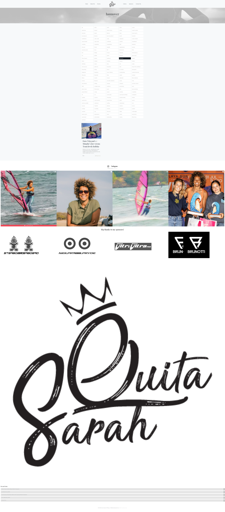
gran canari (134, 55)
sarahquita (134, 94)
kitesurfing (84, 69)
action (133, 27)
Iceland (121, 61)
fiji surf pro (122, 49)
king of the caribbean (136, 66)
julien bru (96, 66)
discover (83, 47)
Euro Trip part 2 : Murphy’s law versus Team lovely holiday (91, 144)
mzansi (108, 77)
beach (95, 33)
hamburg (108, 58)
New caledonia (135, 77)
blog (120, 33)
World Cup (134, 117)
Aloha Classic (109, 30)
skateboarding (122, 97)
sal (95, 94)
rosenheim (134, 91)
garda (108, 55)
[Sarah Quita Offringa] (112, 4)
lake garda (134, 69)
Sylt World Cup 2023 (6, 491)
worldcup (84, 119)
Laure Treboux (110, 72)
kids (120, 66)
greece (95, 58)
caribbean (109, 41)
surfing (108, 103)
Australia (83, 33)
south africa (84, 100)
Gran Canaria (84, 58)
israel (95, 63)
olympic (108, 83)
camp (108, 38)
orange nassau (97, 86)
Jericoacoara (84, 66)
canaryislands (84, 41)
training (83, 108)
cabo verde (96, 38)
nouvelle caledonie (110, 80)
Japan (133, 63)
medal (121, 75)
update (133, 108)
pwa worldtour (135, 89)
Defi (120, 44)
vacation (83, 111)
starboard (96, 103)
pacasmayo (122, 86)
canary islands (135, 38)
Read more (98, 155)
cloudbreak (134, 41)
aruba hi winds (135, 30)
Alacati (95, 30)
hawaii (133, 58)
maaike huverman (135, 72)
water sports (84, 114)
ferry (95, 49)
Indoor (133, 61)
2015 (121, 27)
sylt (133, 103)
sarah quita (109, 94)
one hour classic (135, 83)
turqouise (121, 108)
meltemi (133, 75)
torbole (121, 105)
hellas (83, 61)
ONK (83, 86)
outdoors (109, 86)
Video (121, 111)
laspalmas (96, 72)
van (95, 111)
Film (133, 49)
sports (133, 100)
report (108, 91)
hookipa (108, 61)
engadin (108, 47)
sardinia (83, 97)
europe (133, 47)
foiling (95, 52)
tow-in (133, 105)
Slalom (133, 97)
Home (109, 16)
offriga (95, 83)
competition (109, 44)
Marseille (96, 75)
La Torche (121, 69)
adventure (84, 30)
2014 (108, 27)
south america (97, 100)
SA (82, 94)
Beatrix (108, 33)
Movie (83, 77)
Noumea (96, 80)
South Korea (109, 100)
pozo (108, 89)
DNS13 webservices (123, 507)
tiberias (108, 105)
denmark (134, 44)
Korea (108, 69)
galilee (95, 55)
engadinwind (122, 47)
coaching (83, 44)
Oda (133, 80)
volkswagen (134, 111)
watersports (96, 114)
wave (108, 114)
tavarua (83, 105)
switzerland (122, 103)
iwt (120, 63)
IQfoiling (83, 63)
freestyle (121, 52)
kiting (95, 69)
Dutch (95, 47)
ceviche (121, 41)
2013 (95, 27)
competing (96, 44)
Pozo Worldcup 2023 (6, 497)
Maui (108, 75)
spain (121, 100)
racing (95, 91)
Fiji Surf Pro (4, 500)
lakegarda (84, 72)
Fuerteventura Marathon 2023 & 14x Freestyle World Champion (14, 494)
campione (121, 38)
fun (82, 55)
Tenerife (96, 105)
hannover (121, 58)
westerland (84, 117)
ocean (121, 80)
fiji (107, 49)
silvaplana (109, 97)
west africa (134, 114)
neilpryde (121, 77)
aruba (121, 30)
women (121, 117)
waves (121, 114)
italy (108, 63)
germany (121, 55)
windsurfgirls (97, 117)
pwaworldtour (84, 91)
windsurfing (109, 117)
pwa (120, 89)
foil (82, 52)
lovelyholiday (122, 72)
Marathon (84, 75)
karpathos (109, 66)
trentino (108, 108)
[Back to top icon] (219, 509)
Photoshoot (96, 89)
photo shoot (84, 89)
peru (133, 86)
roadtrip (121, 91)
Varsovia (108, 111)
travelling (96, 108)
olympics (121, 83)
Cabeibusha (84, 38)
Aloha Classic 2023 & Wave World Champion (10, 489)
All (82, 27)
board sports (134, 33)
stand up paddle (85, 103)
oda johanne (84, 83)
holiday (95, 61)
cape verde (96, 41)
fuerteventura (135, 52)
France (108, 52)
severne (96, 97)
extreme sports (85, 49)
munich (95, 77)
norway (83, 80)
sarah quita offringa (123, 94)
